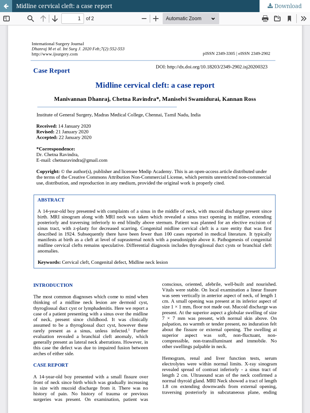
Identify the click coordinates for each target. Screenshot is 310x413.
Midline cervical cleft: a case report (64, 6)
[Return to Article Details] (6, 6)
